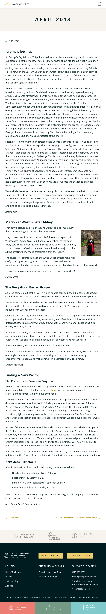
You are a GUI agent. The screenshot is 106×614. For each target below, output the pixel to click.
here (53, 390)
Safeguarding (11, 581)
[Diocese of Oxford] (82, 536)
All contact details (80, 588)
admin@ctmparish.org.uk (84, 576)
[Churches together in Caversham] (53, 536)
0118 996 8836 (78, 572)
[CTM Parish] (16, 3)
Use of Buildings (13, 572)
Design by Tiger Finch (91, 597)
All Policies (10, 585)
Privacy (8, 576)
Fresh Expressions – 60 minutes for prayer (77, 517)
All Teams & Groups (48, 576)
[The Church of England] (24, 536)
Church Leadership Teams (51, 572)
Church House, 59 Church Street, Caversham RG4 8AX (85, 583)
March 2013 (13, 517)
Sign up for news (50, 556)
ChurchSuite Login (80, 556)
